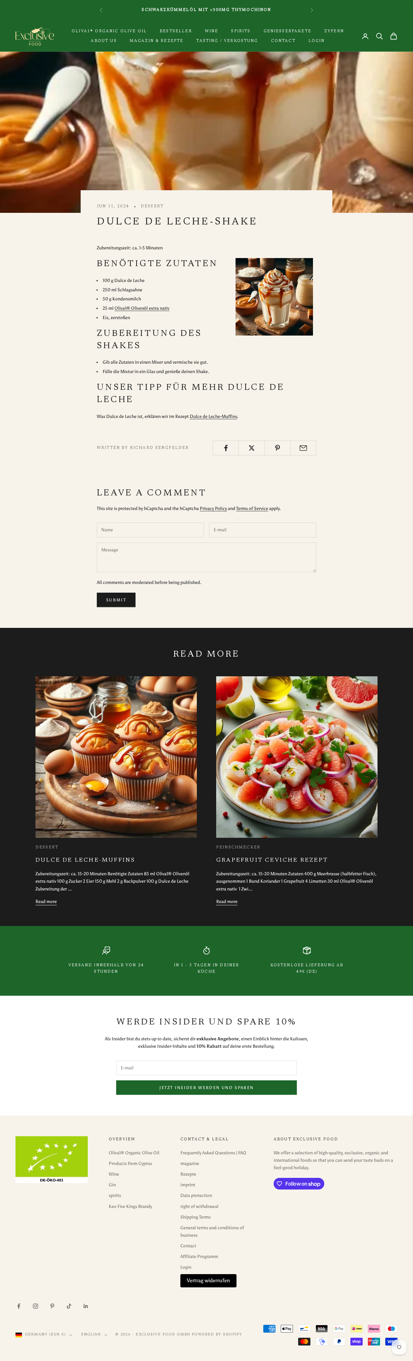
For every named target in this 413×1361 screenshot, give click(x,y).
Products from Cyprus (130, 1163)
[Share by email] (303, 448)
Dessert (152, 206)
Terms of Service (252, 508)
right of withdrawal (199, 1206)
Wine (211, 31)
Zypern (334, 31)
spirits (240, 31)
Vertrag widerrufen (208, 1280)
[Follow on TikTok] (69, 1306)
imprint (187, 1185)
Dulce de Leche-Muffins (213, 416)
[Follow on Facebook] (18, 1306)
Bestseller (176, 31)
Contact (283, 41)
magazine (189, 1163)
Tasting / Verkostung (227, 41)
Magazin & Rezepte (157, 41)
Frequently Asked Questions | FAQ (213, 1153)
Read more (46, 901)
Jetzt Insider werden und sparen (206, 1087)
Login (316, 41)
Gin (112, 1185)
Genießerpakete (287, 31)
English (91, 1334)
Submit (116, 599)
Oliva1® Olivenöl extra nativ (142, 308)
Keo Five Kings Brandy (130, 1206)
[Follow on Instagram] (35, 1306)
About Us (103, 41)
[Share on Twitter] (251, 448)
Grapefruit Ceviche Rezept (272, 860)
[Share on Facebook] (225, 448)
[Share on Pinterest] (277, 448)
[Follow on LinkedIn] (86, 1306)
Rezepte (188, 1174)
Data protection (196, 1195)
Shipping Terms (195, 1217)
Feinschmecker (238, 847)
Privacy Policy (213, 508)
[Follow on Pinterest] (52, 1306)
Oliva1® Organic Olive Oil (109, 31)
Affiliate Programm (199, 1256)
